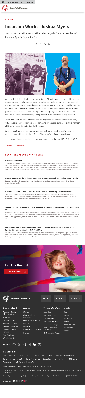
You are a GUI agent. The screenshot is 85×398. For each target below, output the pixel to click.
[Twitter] (19, 346)
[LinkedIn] (29, 346)
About (26, 308)
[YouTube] (39, 346)
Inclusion (9, 145)
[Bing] (34, 346)
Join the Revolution (18, 265)
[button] (81, 8)
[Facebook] (14, 346)
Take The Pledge (14, 272)
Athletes (10, 20)
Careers (28, 366)
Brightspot (8, 372)
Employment (20, 145)
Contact (34, 366)
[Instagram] (24, 346)
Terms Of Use (21, 366)
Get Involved (10, 308)
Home (5, 366)
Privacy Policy (12, 366)
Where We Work (52, 308)
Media (67, 308)
